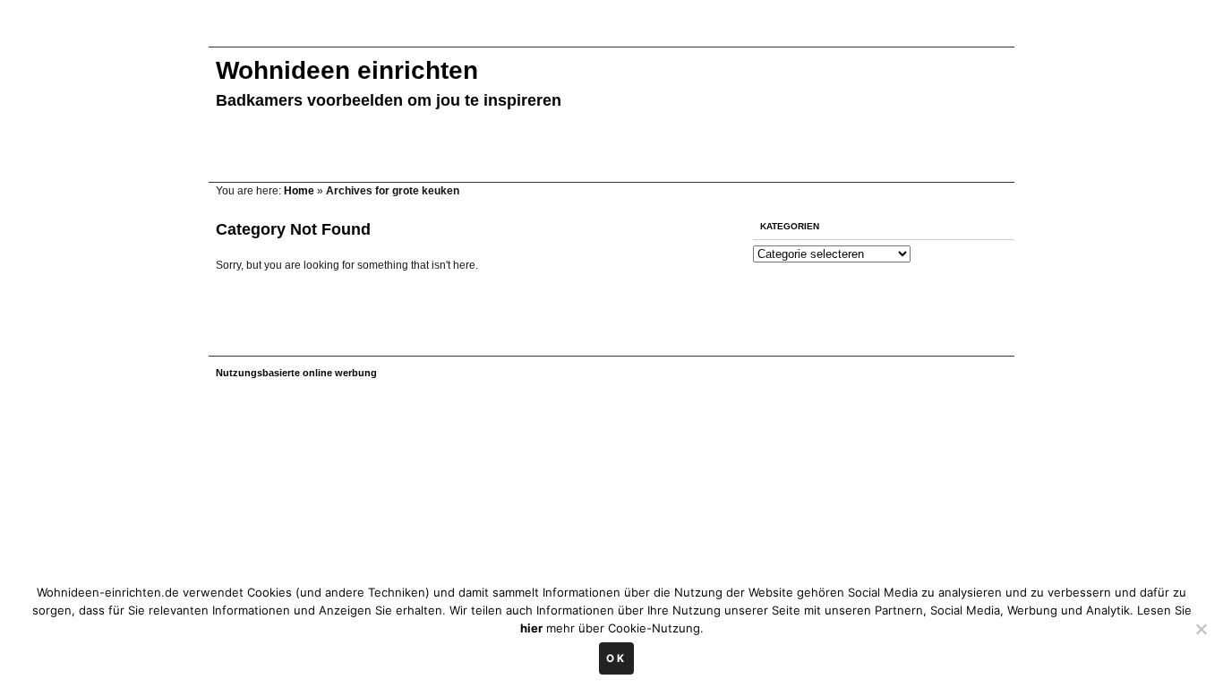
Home (299, 191)
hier (531, 628)
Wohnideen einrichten (347, 70)
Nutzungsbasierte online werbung (296, 372)
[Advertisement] (534, 33)
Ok (616, 658)
